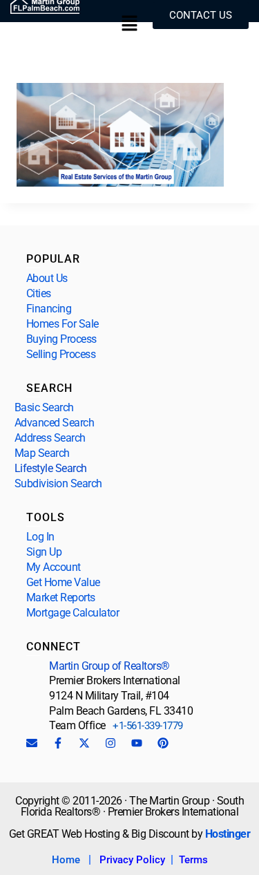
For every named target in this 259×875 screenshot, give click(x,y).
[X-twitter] (84, 743)
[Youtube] (136, 743)
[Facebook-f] (58, 743)
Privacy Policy (132, 860)
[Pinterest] (163, 743)
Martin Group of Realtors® (109, 665)
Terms (193, 860)
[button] (129, 25)
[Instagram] (110, 743)
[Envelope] (31, 743)
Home (66, 860)
